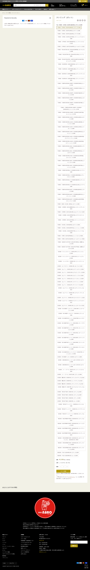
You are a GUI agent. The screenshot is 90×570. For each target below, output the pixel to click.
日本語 (4, 563)
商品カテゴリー (5, 9)
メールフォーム (71, 476)
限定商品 (4, 555)
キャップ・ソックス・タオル (8, 546)
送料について (23, 548)
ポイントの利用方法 (25, 551)
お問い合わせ (51, 9)
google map (41, 540)
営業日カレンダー (43, 551)
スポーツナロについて (16, 9)
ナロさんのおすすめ (28, 9)
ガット (3, 538)
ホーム (3, 12)
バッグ (3, 544)
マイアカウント (73, 5)
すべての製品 (8, 12)
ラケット (4, 536)
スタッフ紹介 (23, 538)
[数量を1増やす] (67, 466)
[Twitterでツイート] (82, 20)
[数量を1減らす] (60, 466)
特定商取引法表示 (24, 546)
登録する (74, 545)
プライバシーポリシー (25, 550)
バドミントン (5, 557)
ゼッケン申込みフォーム (26, 544)
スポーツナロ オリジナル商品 (8, 553)
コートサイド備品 (6, 551)
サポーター (4, 548)
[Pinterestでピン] (80, 20)
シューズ (4, 542)
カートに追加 (63, 471)
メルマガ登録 (83, 1)
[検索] (46, 5)
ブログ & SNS (38, 9)
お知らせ (45, 9)
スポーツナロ (58, 20)
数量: (57, 466)
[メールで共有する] (85, 20)
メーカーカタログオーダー (26, 542)
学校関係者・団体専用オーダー (27, 540)
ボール (3, 550)
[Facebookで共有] (78, 20)
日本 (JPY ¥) (12, 563)
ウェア (3, 540)
